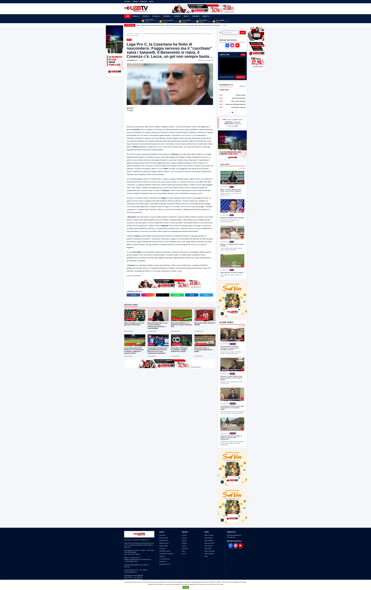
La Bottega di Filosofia (166, 546)
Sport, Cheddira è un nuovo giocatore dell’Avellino (134, 324)
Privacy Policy (163, 530)
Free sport (162, 541)
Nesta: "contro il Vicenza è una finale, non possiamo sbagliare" (230, 197)
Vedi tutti (242, 86)
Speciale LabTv (164, 536)
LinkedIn (191, 295)
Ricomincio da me (164, 557)
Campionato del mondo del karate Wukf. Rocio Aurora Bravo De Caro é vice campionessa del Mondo (157, 350)
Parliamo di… (163, 554)
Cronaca (135, 16)
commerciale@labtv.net (135, 572)
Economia (166, 16)
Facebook (133, 295)
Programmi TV (163, 533)
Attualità (155, 16)
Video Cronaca (208, 528)
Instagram (148, 295)
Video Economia (209, 536)
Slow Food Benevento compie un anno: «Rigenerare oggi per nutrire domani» (162, 25)
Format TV (205, 16)
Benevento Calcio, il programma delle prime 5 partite (203, 349)
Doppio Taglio (163, 538)
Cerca (151, 1)
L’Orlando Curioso (164, 544)
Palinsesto (195, 16)
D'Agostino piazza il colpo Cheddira (232, 225)
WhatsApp (177, 295)
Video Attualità (208, 533)
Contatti (135, 1)
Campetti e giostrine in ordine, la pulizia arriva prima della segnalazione (231, 437)
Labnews (162, 549)
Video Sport (207, 541)
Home (127, 16)
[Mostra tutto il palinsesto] (232, 112)
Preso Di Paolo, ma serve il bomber (231, 280)
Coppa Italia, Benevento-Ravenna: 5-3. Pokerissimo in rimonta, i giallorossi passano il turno (134, 350)
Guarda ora (240, 77)
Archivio (184, 528)
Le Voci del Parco (164, 552)
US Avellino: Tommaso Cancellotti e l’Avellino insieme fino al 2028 (179, 349)
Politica (145, 16)
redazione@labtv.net (130, 565)
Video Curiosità (209, 546)
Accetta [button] (186, 587)
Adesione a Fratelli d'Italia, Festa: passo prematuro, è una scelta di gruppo (231, 377)
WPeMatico (137, 275)
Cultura (176, 16)
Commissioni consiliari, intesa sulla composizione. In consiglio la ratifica (232, 407)
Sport (186, 16)
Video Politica (208, 530)
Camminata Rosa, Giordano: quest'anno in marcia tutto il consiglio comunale (229, 348)
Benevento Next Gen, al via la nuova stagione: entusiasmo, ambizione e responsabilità (157, 325)
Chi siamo (127, 1)
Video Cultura (208, 538)
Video (206, 549)
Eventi (184, 546)
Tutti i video (242, 175)
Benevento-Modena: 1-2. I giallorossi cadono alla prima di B (181, 324)
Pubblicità (143, 1)
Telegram (206, 295)
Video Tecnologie (209, 544)
